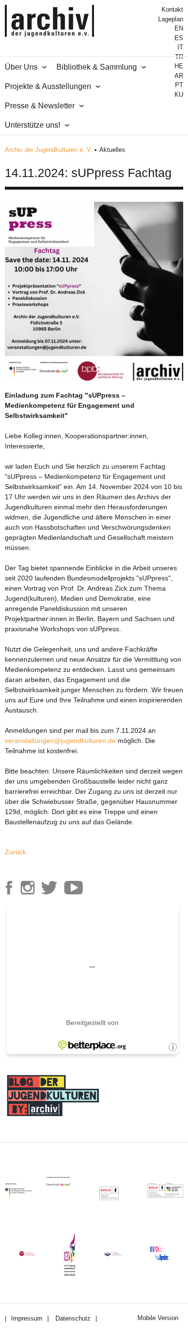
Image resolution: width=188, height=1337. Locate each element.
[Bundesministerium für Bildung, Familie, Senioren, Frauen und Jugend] (25, 1190)
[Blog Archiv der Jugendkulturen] (53, 1117)
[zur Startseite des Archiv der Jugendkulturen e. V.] (49, 22)
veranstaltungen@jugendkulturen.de (60, 740)
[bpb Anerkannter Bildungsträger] (27, 1253)
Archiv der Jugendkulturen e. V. (49, 149)
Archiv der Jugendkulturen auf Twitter (49, 887)
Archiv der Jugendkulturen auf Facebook (9, 887)
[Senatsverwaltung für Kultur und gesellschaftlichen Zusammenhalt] (109, 1193)
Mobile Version (157, 1318)
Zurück (15, 852)
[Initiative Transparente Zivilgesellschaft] (112, 1253)
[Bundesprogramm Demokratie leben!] (65, 1181)
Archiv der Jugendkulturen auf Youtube (73, 887)
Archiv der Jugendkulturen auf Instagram (27, 887)
